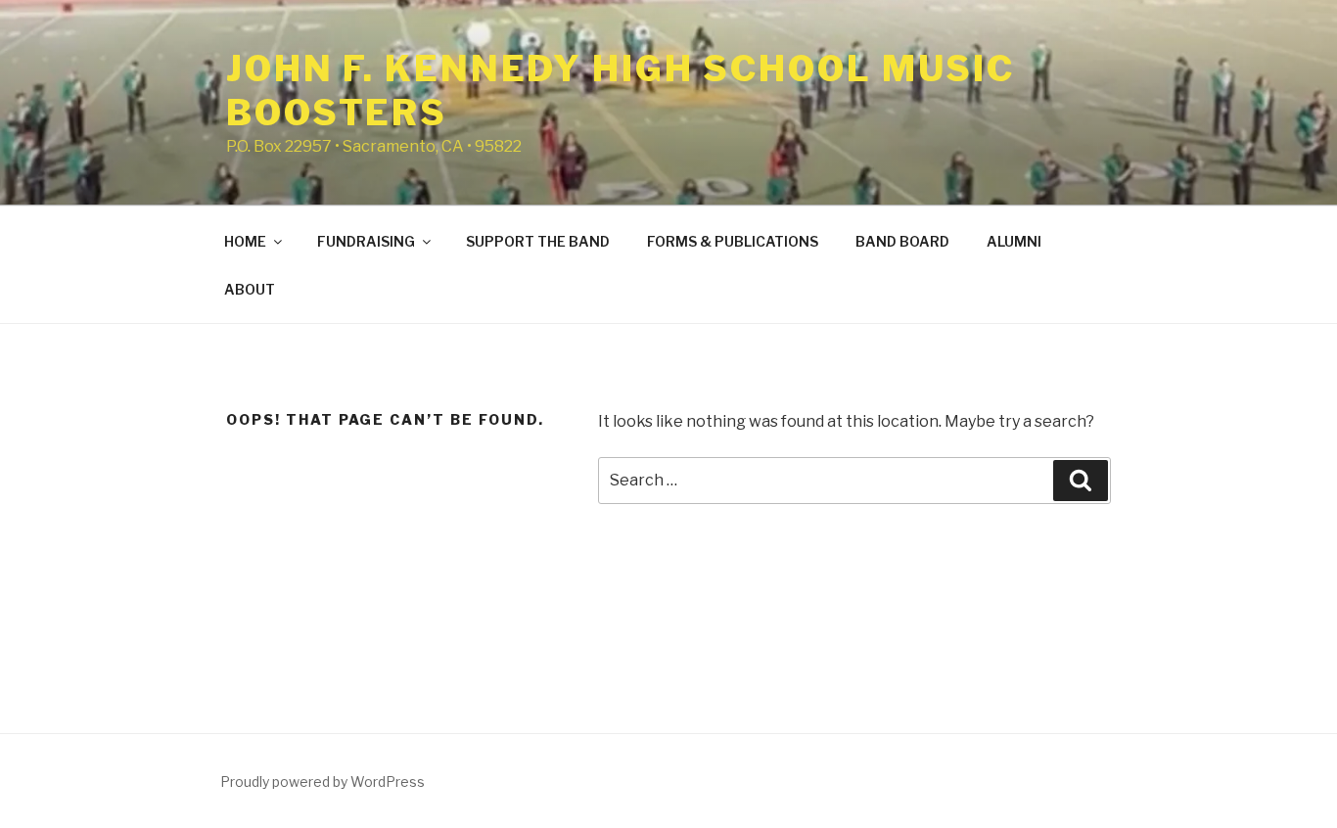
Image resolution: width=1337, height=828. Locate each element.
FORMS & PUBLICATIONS (732, 241)
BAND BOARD (902, 241)
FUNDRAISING (366, 241)
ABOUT (249, 289)
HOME (245, 241)
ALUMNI (1014, 241)
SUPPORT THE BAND (538, 241)
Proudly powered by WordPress (322, 781)
